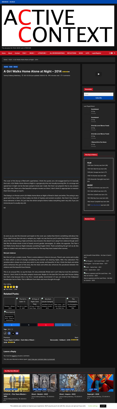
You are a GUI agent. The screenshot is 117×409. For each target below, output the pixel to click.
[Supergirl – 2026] (100, 383)
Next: (64, 339)
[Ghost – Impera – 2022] (72, 383)
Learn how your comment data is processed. (41, 359)
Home (3, 53)
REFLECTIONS (71, 53)
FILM (24, 53)
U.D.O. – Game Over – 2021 (92, 270)
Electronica (9, 389)
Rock (44, 389)
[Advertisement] (41, 222)
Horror (15, 67)
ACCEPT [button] (103, 406)
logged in (14, 356)
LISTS (87, 53)
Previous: (19, 340)
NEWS (81, 53)
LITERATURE (42, 53)
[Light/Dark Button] (111, 53)
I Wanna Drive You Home (98, 142)
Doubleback (95, 109)
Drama (6, 67)
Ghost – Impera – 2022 (67, 394)
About (10, 53)
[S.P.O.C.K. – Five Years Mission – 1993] (17, 383)
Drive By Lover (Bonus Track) (100, 125)
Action (91, 389)
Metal (35, 389)
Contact (17, 53)
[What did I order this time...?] (98, 74)
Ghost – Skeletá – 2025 (40, 394)
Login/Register (96, 53)
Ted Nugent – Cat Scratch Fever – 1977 (95, 264)
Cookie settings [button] (93, 406)
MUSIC (32, 53)
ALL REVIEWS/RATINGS (57, 53)
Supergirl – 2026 (93, 394)
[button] (114, 53)
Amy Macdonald (95, 205)
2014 (9, 329)
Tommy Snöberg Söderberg (12, 75)
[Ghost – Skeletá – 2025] (45, 383)
